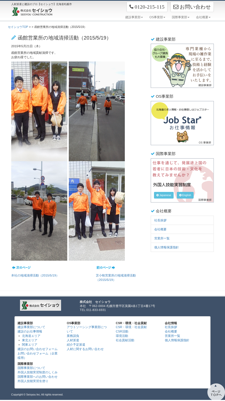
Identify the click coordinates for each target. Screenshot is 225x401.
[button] (147, 7)
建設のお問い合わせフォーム (38, 349)
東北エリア (29, 340)
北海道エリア (31, 336)
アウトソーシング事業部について (87, 329)
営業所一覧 (162, 238)
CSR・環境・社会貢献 (131, 327)
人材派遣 (73, 340)
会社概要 (160, 229)
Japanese (165, 195)
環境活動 (122, 336)
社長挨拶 (160, 220)
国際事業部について (31, 368)
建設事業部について (31, 327)
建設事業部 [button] (133, 17)
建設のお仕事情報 (30, 331)
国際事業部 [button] (179, 17)
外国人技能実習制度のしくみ (38, 372)
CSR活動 (122, 331)
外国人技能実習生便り (33, 381)
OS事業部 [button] (156, 17)
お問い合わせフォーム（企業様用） (38, 355)
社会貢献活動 (125, 340)
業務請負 (73, 336)
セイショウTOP (18, 27)
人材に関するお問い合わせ (85, 349)
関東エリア (29, 344)
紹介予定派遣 (76, 344)
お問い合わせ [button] (194, 7)
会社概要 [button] (202, 17)
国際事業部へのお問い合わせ (38, 376)
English (186, 195)
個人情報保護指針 (166, 247)
